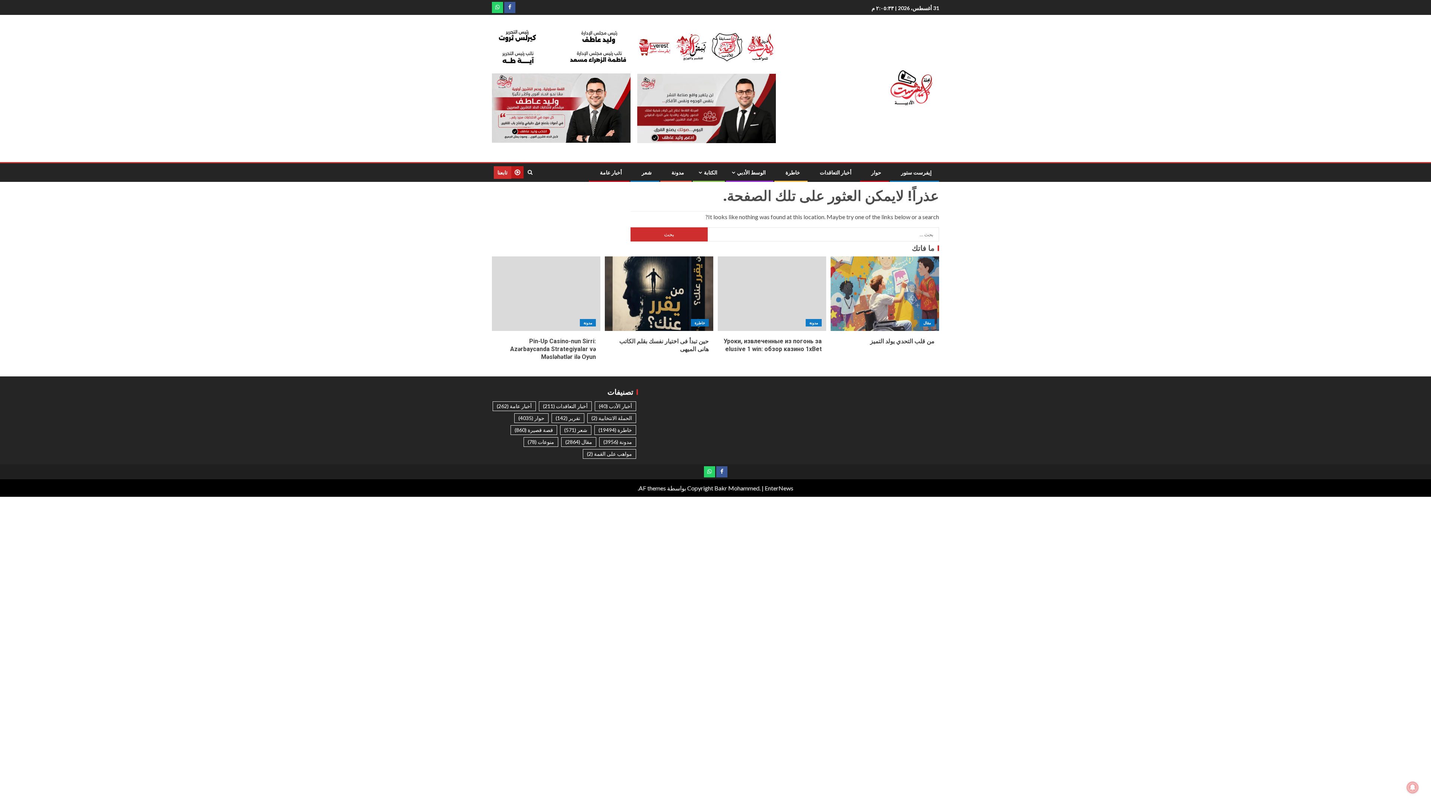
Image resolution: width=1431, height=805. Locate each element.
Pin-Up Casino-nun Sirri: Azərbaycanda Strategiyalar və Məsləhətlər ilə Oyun (553, 349)
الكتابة (710, 172)
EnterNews (779, 488)
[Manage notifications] (1413, 787)
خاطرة (793, 172)
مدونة (678, 172)
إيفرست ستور (916, 172)
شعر (647, 172)
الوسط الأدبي (751, 172)
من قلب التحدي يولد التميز (902, 341)
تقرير (568, 418)
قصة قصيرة (534, 430)
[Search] (530, 172)
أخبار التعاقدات (836, 172)
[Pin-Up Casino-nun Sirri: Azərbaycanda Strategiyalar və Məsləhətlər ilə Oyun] (546, 293)
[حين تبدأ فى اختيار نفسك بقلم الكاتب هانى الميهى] (659, 293)
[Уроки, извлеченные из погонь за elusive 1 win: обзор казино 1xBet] (772, 293)
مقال (927, 323)
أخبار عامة (611, 172)
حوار (876, 172)
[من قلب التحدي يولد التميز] (885, 293)
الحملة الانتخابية (611, 418)
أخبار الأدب (615, 406)
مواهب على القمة (609, 454)
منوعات (541, 442)
